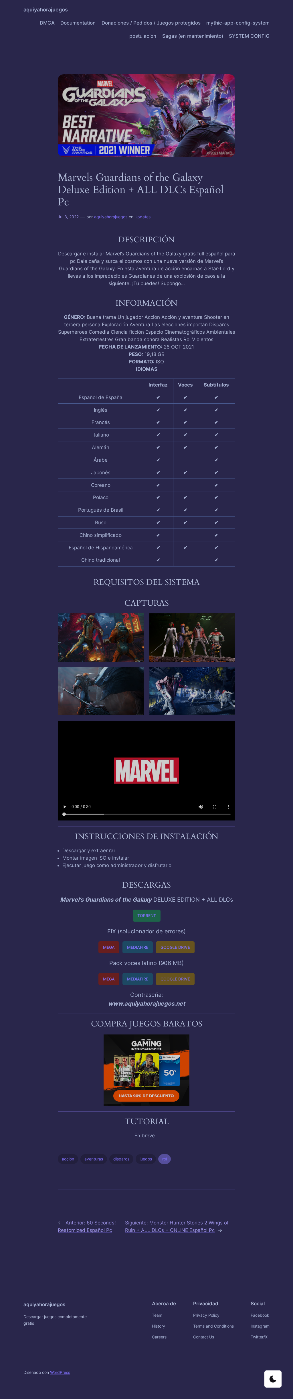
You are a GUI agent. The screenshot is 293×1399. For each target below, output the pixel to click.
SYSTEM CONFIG (249, 36)
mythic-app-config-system (238, 23)
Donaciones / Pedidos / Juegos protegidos (151, 23)
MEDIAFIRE (137, 947)
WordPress (60, 1372)
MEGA (109, 947)
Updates (142, 216)
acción (68, 1158)
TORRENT (146, 915)
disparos (121, 1158)
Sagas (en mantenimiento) (192, 36)
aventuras (93, 1158)
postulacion (142, 36)
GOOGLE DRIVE (175, 947)
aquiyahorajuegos (45, 10)
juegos (146, 1158)
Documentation (78, 23)
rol (164, 1158)
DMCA (47, 23)
